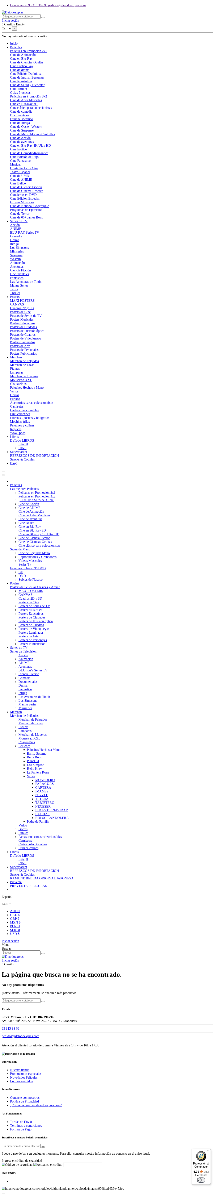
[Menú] (208, 1151)
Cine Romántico (21, 81)
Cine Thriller (18, 89)
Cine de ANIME (21, 179)
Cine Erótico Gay (21, 66)
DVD (22, 576)
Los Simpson (35, 765)
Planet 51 (33, 761)
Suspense (16, 255)
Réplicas (15, 429)
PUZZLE (41, 795)
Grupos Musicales (22, 202)
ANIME (15, 228)
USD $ (15, 933)
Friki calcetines (20, 414)
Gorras (14, 395)
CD (20, 572)
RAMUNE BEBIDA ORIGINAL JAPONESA (42, 878)
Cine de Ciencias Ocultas (26, 62)
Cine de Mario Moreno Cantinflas (32, 134)
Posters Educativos (22, 323)
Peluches (24, 746)
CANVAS (17, 304)
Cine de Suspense (22, 130)
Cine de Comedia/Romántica (29, 153)
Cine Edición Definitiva (26, 73)
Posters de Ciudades (23, 327)
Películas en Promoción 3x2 (28, 96)
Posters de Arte (20, 346)
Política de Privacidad (24, 1101)
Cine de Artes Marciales (26, 100)
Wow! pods (17, 433)
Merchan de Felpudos (24, 361)
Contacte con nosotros (24, 1097)
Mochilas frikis (20, 421)
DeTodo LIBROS (22, 440)
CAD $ (15, 915)
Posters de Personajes (24, 349)
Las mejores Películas (24, 489)
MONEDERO (45, 780)
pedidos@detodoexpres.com (20, 1036)
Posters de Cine (20, 312)
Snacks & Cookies (22, 459)
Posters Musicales (22, 319)
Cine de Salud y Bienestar (27, 85)
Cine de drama (19, 70)
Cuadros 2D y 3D (22, 308)
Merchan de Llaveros (24, 376)
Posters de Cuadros (22, 334)
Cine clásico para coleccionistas (31, 107)
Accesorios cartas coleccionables (31, 402)
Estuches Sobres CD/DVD (28, 568)
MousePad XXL (21, 380)
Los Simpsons (19, 247)
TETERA (42, 799)
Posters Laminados (22, 342)
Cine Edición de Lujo (24, 157)
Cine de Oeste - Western (26, 126)
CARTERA (43, 787)
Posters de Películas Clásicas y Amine (35, 587)
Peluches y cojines (22, 425)
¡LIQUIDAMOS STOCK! (36, 500)
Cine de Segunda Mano (34, 553)
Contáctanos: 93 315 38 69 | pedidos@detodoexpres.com (48, 5)
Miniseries (17, 251)
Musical (15, 164)
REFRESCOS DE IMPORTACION (34, 455)
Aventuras (17, 266)
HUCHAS (42, 814)
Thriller (15, 293)
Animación (17, 262)
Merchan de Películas (24, 715)
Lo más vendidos (21, 1081)
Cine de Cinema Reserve (26, 191)
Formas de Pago (20, 1129)
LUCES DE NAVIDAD (51, 810)
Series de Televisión (23, 651)
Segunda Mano (20, 549)
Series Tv (24, 564)
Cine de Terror (19, 213)
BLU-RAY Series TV (24, 232)
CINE (22, 448)
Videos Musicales (30, 560)
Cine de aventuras (22, 141)
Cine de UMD (19, 176)
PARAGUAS (44, 783)
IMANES (41, 791)
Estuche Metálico (21, 119)
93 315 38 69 (10, 1028)
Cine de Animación (23, 55)
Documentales (19, 115)
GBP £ (14, 918)
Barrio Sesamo (36, 753)
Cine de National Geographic (29, 206)
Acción (15, 225)
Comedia (16, 236)
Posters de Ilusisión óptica (27, 331)
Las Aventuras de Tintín (26, 281)
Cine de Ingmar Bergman (27, 77)
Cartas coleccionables (24, 410)
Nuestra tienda (19, 1070)
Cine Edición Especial (24, 198)
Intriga (14, 244)
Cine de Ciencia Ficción (26, 187)
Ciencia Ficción (20, 270)
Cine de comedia (21, 111)
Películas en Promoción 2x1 (28, 51)
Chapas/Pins (18, 384)
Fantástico (17, 278)
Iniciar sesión (10, 941)
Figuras (15, 368)
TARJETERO (44, 802)
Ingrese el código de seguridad (22, 1160)
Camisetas (17, 406)
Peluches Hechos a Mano (27, 387)
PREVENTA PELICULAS (28, 886)
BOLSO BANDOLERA (52, 818)
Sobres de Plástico (30, 579)
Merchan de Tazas (22, 365)
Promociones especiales (25, 1073)
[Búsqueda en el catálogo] (43, 17)
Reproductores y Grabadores (37, 557)
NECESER (43, 806)
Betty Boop (34, 757)
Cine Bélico (18, 183)
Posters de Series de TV (26, 315)
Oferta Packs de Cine (24, 168)
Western (15, 259)
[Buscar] (43, 953)
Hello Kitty (34, 768)
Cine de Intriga (20, 123)
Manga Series (19, 285)
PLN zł (15, 926)
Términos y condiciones (26, 1125)
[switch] (201, 1180)
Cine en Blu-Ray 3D (24, 104)
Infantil (23, 444)
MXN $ (15, 922)
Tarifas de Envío (21, 1122)
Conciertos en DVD (23, 194)
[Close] (3, 475)
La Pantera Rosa (38, 772)
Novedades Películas (24, 1077)
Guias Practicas (20, 92)
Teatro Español (20, 172)
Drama (14, 240)
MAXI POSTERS (22, 300)
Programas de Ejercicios (26, 210)
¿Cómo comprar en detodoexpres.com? (36, 1105)
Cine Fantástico (20, 160)
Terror (14, 289)
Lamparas (16, 372)
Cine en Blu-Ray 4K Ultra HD (30, 145)
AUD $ (15, 911)
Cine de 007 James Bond (26, 217)
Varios (14, 391)
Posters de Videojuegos (25, 338)
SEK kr (15, 930)
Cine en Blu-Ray (21, 58)
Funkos (15, 399)
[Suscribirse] (43, 1147)
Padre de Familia (38, 821)
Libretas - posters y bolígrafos (29, 418)
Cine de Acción (20, 138)
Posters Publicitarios (23, 353)
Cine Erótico (18, 149)
